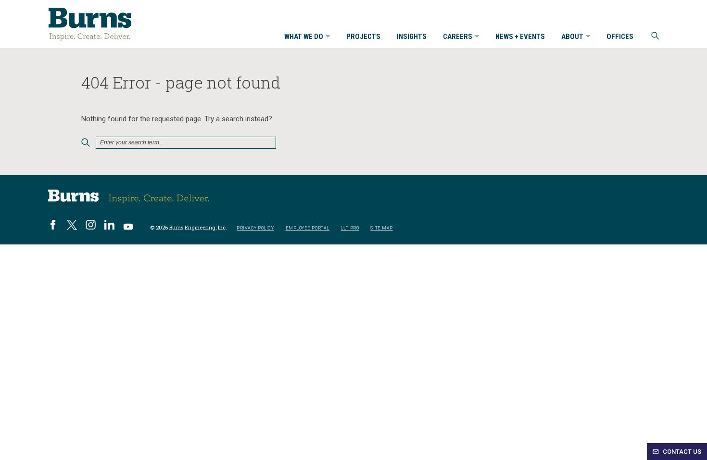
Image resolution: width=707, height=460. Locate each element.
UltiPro (350, 228)
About (572, 37)
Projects (363, 37)
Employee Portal (307, 228)
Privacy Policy (255, 228)
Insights (412, 37)
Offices (619, 37)
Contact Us (681, 451)
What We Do (303, 37)
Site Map (381, 228)
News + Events (520, 37)
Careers (457, 37)
